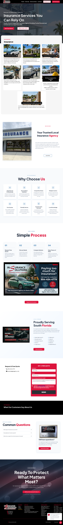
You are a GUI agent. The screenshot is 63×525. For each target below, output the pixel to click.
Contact (40, 1)
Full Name (34, 368)
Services (27, 1)
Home (22, 1)
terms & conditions (41, 385)
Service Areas (33, 1)
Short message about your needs (39, 378)
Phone (33, 373)
